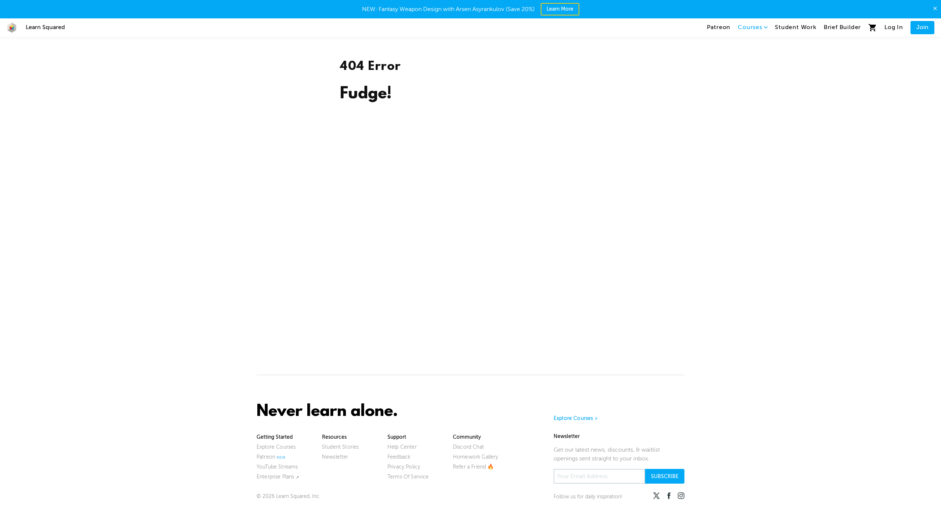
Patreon (719, 27)
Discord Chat (468, 447)
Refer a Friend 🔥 (473, 467)
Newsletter (335, 457)
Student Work (795, 27)
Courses (750, 27)
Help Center (402, 447)
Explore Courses (276, 447)
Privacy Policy (403, 467)
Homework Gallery (475, 457)
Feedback (398, 457)
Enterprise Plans (275, 477)
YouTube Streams (277, 467)
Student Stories (340, 447)
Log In (893, 27)
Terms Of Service (408, 477)
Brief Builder (842, 27)
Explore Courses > (576, 418)
